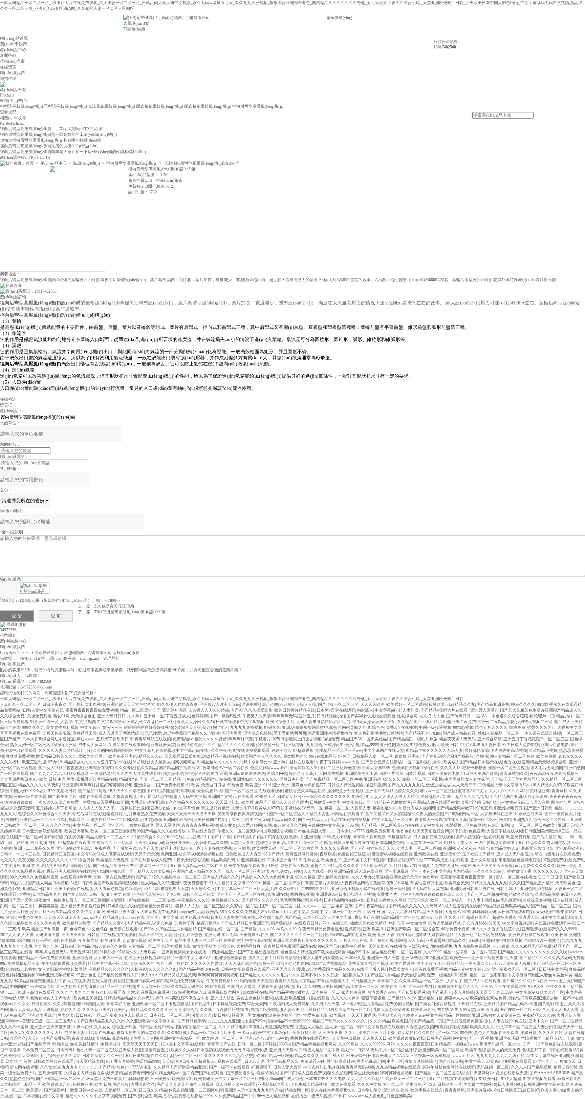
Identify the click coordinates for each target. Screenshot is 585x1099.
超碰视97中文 (410, 860)
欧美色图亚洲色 (122, 756)
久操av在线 (82, 1026)
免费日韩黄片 (114, 1078)
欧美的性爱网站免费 (488, 998)
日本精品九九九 (47, 894)
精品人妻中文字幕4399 (469, 969)
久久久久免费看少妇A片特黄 (254, 911)
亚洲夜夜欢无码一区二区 (514, 969)
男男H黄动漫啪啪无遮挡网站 (422, 934)
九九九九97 (263, 1090)
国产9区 (357, 848)
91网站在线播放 (100, 1032)
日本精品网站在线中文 (344, 900)
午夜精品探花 (502, 721)
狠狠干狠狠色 (474, 767)
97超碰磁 (153, 819)
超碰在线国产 (478, 917)
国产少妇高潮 (300, 883)
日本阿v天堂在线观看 (336, 710)
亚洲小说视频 (396, 871)
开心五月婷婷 (474, 923)
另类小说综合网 (370, 1061)
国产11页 (288, 1073)
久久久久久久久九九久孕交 (228, 1055)
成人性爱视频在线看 (463, 906)
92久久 (209, 744)
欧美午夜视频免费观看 (244, 865)
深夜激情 (42, 900)
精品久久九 (465, 704)
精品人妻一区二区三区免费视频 (478, 934)
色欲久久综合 (521, 894)
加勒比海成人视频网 (416, 808)
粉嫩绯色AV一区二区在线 (225, 767)
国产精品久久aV (401, 998)
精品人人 (320, 819)
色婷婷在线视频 (454, 1026)
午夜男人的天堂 (256, 716)
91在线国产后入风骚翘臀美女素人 (382, 969)
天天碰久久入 (203, 888)
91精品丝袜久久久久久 (217, 762)
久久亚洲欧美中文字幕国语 (151, 1021)
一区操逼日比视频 (132, 808)
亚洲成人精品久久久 (220, 877)
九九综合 (314, 744)
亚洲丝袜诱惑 (174, 710)
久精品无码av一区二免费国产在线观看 (189, 1073)
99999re (254, 883)
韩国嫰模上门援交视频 (301, 739)
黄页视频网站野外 (301, 854)
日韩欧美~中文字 (325, 802)
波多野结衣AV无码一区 (302, 808)
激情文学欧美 (204, 946)
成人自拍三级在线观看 (433, 836)
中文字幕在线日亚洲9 (549, 1055)
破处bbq (348, 1050)
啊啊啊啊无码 (285, 716)
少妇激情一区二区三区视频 (280, 744)
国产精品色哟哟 (191, 1021)
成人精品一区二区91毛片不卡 (209, 1032)
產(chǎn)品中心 (13, 49)
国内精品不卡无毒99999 (289, 1021)
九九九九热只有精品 (406, 911)
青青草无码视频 (360, 1067)
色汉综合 (133, 888)
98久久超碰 (305, 877)
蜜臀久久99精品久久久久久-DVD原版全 (346, 865)
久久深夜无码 (22, 808)
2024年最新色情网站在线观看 (448, 1067)
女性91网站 (164, 1026)
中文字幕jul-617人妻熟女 (397, 710)
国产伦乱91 (201, 1003)
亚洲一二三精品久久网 (34, 848)
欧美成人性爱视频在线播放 (178, 1096)
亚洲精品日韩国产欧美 (42, 888)
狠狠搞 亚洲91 (407, 756)
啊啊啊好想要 (241, 739)
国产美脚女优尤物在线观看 (371, 716)
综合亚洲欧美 (124, 1026)
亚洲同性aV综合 (177, 819)
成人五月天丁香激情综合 (121, 733)
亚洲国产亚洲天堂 (16, 900)
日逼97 (533, 1090)
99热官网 (310, 848)
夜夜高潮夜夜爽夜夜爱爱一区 (467, 877)
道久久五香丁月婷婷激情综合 (274, 957)
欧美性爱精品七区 (426, 883)
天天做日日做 (213, 785)
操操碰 (200, 842)
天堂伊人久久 (242, 842)
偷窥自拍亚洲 (181, 1090)
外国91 (12, 819)
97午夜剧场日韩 (62, 790)
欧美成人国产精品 (459, 762)
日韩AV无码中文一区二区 (380, 1050)
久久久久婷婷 (550, 1032)
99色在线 (519, 1021)
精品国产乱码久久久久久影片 (281, 802)
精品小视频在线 (225, 756)
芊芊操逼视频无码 (51, 952)
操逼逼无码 (528, 917)
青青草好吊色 (118, 1003)
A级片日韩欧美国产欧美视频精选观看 (104, 883)
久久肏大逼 (50, 1067)
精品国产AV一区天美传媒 (364, 739)
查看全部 (8, 112)
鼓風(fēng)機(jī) (13, 100)
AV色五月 (483, 808)
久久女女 (22, 1003)
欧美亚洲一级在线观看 (309, 998)
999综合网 (123, 842)
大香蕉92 (30, 1055)
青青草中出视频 (346, 1038)
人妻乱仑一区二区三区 (20, 704)
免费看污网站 (141, 1073)
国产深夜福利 (56, 1090)
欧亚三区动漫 (34, 762)
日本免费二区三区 (38, 1050)
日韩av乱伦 (70, 946)
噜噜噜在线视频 (78, 888)
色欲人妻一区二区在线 (96, 1050)
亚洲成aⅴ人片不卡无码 (219, 704)
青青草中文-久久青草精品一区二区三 (411, 980)
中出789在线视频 (437, 946)
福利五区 (396, 923)
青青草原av (561, 790)
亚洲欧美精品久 (515, 906)
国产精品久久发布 (108, 923)
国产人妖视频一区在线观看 (480, 836)
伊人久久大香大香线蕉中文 (495, 929)
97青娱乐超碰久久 (333, 980)
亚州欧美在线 (426, 854)
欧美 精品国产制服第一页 (45, 929)
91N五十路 (565, 1038)
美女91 (505, 819)
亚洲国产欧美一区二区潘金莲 (413, 929)
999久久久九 (33, 727)
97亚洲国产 (543, 1061)
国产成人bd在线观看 (482, 980)
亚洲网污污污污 (457, 848)
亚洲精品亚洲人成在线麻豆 (358, 871)
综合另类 (86, 860)
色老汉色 (77, 929)
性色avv (123, 1067)
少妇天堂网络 (477, 1073)
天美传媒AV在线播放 (387, 946)
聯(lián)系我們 (12, 72)
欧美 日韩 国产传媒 (111, 1084)
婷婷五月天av (42, 911)
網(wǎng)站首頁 (14, 38)
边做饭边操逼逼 (436, 785)
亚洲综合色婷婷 (257, 733)
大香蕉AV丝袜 (457, 911)
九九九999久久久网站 (508, 790)
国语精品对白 (148, 1061)
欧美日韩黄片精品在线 (294, 710)
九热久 (436, 762)
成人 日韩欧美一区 (445, 1084)
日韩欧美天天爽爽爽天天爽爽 (486, 865)
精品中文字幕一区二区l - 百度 (469, 952)
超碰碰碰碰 (48, 906)
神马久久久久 (523, 704)
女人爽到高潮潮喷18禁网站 (378, 733)
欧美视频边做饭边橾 (406, 1038)
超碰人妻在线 (104, 980)
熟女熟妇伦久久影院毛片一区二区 (427, 1032)
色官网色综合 (529, 860)
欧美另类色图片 (280, 721)
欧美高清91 (216, 911)
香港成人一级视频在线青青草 (440, 819)
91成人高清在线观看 (114, 854)
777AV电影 (142, 1067)
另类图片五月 (428, 963)
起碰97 (296, 871)
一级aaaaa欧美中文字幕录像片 (263, 1032)
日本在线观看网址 (94, 796)
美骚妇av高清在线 (112, 1038)
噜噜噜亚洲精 (64, 744)
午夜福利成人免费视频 (289, 1003)
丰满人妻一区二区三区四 (418, 848)
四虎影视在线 (255, 992)
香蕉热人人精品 (309, 1026)
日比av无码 (254, 1061)
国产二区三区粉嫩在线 (340, 767)
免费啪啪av (183, 739)
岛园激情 (70, 785)
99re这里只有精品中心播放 (342, 946)
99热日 (340, 1096)
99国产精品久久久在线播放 (161, 831)
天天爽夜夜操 (330, 1032)
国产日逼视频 (137, 1055)
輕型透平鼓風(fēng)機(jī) (21, 106)
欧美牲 (247, 802)
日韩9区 (145, 1026)
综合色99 (270, 704)
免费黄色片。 (389, 894)
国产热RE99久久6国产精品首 (447, 756)
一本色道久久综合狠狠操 (510, 716)
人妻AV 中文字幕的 (77, 721)
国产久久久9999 (562, 929)
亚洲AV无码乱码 (149, 842)
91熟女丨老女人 (458, 842)
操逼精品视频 (383, 952)
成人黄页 (228, 825)
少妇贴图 (454, 980)
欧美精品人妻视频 (112, 860)
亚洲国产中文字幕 (162, 917)
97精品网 (151, 888)
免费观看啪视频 (399, 1003)
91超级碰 (141, 762)
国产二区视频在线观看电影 (453, 1078)
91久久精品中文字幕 (227, 883)
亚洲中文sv (538, 1021)
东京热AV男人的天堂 (456, 1009)
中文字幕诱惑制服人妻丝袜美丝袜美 (539, 975)
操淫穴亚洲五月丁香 (48, 980)
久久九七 (64, 992)
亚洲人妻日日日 (111, 716)
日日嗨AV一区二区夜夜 (96, 1015)
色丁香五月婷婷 (120, 1061)
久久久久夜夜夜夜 (412, 1044)
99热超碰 (491, 906)
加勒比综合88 (18, 940)
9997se (284, 1044)
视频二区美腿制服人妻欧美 (275, 1009)
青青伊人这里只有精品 (295, 980)
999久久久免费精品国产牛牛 (229, 1096)
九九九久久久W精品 (365, 1078)
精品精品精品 (120, 998)
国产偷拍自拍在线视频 (64, 836)
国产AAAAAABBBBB (549, 1073)
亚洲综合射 (82, 957)
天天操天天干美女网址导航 (515, 779)
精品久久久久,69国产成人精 (320, 1055)
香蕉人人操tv (188, 721)
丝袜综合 (413, 1050)
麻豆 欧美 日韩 (445, 744)
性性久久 (159, 1055)
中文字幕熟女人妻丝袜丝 (467, 779)
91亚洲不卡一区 (44, 721)
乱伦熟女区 (309, 860)
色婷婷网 (200, 716)
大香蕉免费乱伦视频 (275, 986)
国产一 (304, 819)
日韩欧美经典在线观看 (53, 1061)
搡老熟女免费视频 (149, 813)
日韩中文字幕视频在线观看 (245, 969)
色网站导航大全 (352, 727)
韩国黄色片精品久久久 (458, 986)
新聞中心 (8, 55)
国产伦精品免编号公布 (113, 865)
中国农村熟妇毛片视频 (323, 1067)
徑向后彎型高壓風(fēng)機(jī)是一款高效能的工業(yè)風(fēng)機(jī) (58, 134)
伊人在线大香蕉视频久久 (333, 1090)
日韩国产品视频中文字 (447, 1038)
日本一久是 (355, 957)
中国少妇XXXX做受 (28, 790)
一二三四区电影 (209, 1090)
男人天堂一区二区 (153, 986)
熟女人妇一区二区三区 (30, 744)
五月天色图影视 (56, 733)
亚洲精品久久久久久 (259, 900)
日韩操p (331, 744)
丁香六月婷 (238, 819)
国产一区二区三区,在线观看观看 (254, 790)
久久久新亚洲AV (97, 1009)
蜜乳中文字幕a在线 (254, 940)
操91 (159, 998)
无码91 (474, 940)
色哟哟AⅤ (533, 940)
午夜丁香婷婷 (328, 762)
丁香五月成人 (178, 716)
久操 (279, 1090)
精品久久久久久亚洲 (235, 744)
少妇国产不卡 (254, 1021)
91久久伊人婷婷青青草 (177, 704)
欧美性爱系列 (402, 963)
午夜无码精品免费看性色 (320, 929)
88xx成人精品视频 (273, 1096)
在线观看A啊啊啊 (76, 877)
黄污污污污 (112, 727)
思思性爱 (153, 733)
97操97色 (226, 946)
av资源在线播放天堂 (510, 1073)
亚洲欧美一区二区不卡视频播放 (160, 1003)
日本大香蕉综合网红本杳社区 (48, 739)
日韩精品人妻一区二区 (372, 756)
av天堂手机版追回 (113, 802)
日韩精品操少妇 (331, 716)
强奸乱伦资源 (476, 750)
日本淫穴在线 (490, 762)
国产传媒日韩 (458, 716)
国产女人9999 (75, 894)
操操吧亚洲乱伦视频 (345, 790)
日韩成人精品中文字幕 (319, 1050)
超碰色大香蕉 (268, 842)
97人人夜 (416, 940)
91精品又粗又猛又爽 (177, 975)
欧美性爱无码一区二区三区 (276, 848)
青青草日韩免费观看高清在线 (289, 946)
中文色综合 (97, 929)
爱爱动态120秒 (210, 790)
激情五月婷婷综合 (421, 1061)
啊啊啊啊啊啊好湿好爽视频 (148, 727)
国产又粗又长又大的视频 (387, 813)
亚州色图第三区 (394, 744)
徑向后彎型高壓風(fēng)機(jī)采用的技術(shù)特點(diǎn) (49, 146)
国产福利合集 (140, 1096)
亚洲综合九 (144, 785)
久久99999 (432, 952)
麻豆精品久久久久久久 (108, 969)
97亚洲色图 (86, 975)
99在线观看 (215, 986)
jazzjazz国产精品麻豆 (100, 917)
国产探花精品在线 (155, 796)
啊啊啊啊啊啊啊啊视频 (218, 975)
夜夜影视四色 (304, 1032)
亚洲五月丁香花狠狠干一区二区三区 (535, 739)
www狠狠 (501, 946)
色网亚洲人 (171, 854)
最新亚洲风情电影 (537, 848)
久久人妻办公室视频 (369, 877)
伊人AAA (149, 975)
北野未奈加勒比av (255, 762)
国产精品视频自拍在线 (199, 969)
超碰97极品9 (207, 923)
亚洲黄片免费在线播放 (438, 865)
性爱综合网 (407, 716)
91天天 (495, 923)
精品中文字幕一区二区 (108, 963)
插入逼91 (357, 975)
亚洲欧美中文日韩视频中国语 (369, 860)
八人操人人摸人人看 (560, 1009)
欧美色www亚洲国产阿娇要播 (477, 957)
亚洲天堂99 (450, 854)
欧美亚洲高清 (423, 1009)
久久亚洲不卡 (304, 975)
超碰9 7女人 (217, 727)
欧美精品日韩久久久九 (56, 756)
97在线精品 (139, 900)
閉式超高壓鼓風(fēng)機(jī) (207, 106)
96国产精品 (273, 854)
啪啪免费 (331, 739)
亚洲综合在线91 (99, 767)
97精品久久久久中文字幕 (78, 911)
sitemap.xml (89, 658)
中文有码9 (86, 854)
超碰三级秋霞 (398, 888)
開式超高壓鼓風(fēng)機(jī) (159, 106)
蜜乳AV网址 (398, 883)
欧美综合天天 (457, 883)
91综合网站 (277, 773)
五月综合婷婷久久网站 (386, 900)
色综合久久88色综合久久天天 (44, 813)
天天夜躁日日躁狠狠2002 (186, 756)
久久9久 (174, 1032)
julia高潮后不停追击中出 (187, 998)
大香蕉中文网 (569, 727)
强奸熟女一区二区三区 (406, 1078)
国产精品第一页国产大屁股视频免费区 (448, 1021)
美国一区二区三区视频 (508, 767)
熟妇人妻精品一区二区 (498, 733)
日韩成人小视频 (337, 836)
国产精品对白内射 (249, 836)
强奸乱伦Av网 (433, 796)
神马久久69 (286, 929)
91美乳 (358, 796)
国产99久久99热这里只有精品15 (167, 929)
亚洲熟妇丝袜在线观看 (293, 762)
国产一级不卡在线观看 (229, 1067)
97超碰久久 (127, 952)
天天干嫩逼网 (363, 1015)
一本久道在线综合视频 (540, 733)
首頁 (30, 163)
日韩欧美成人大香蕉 (243, 854)
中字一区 (395, 1061)
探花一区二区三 (483, 819)
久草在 (536, 854)
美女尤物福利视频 (62, 727)
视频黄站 (353, 929)
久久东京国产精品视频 (531, 1067)
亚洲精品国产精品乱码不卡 (507, 1003)
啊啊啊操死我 (302, 894)
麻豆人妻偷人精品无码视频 (34, 1009)
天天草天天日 (374, 1038)
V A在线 (540, 980)
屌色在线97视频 (294, 865)
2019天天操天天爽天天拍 (373, 721)
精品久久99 (218, 842)
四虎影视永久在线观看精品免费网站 (141, 906)
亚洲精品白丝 (430, 998)
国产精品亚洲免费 (493, 704)
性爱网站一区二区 (151, 865)
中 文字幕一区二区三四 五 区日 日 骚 (353, 911)
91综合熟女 (420, 744)
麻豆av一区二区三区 (438, 790)
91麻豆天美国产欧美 (479, 773)
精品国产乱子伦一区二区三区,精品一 (152, 779)
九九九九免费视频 (246, 727)
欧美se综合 (567, 865)
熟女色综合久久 (380, 848)
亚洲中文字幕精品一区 (180, 1038)
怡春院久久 (102, 842)
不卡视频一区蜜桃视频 (430, 1055)
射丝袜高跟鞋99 (340, 1061)
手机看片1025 (267, 739)
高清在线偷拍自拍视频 (350, 819)
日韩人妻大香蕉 (287, 1067)
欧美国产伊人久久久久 (261, 756)
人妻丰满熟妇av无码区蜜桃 (497, 900)
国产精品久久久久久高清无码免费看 (551, 957)
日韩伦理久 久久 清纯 (50, 1003)
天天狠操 (435, 911)
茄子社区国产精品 (478, 854)
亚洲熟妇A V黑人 (273, 1084)
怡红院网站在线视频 (90, 813)
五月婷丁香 (184, 923)
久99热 (482, 756)
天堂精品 (119, 1073)
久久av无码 (144, 998)
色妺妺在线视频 (406, 767)
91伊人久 (536, 986)
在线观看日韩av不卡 (312, 923)
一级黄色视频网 (139, 825)
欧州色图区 (265, 796)
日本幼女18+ (288, 796)
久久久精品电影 (232, 1026)
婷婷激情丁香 (519, 871)
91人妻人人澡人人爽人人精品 (392, 796)
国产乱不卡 (442, 992)
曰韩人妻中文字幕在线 (43, 710)
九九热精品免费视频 (472, 946)
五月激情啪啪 (50, 1073)
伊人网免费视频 (329, 773)
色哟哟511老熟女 (21, 969)
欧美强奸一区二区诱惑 (406, 704)
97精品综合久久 (146, 836)
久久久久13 (450, 767)
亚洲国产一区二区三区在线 (241, 894)
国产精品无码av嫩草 (455, 808)
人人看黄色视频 (108, 888)
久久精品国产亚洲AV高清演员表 (519, 796)
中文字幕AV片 (199, 957)
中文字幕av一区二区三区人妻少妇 (247, 888)
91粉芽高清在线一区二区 (348, 1009)
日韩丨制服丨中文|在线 (109, 894)
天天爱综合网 (413, 975)
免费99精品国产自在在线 (209, 779)
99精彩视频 (463, 727)
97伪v (53, 762)
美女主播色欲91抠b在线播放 (261, 998)
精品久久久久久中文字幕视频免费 (95, 1096)
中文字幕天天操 (479, 1061)
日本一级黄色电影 (443, 773)
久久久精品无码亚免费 (531, 946)
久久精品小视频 (543, 750)
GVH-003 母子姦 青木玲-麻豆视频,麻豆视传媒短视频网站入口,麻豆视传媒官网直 (168, 992)
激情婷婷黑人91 (303, 767)
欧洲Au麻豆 (431, 917)
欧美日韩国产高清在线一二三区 (351, 986)
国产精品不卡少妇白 (423, 733)
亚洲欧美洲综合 (41, 1015)
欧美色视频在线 (194, 917)
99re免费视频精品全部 (20, 963)
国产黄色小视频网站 (387, 940)
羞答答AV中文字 (473, 790)
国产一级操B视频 (225, 716)
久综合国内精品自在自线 (86, 1073)
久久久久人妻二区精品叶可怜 (64, 750)
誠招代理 (8, 78)
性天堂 (511, 957)
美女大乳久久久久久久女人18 (36, 1032)
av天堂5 (93, 1078)
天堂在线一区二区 (426, 842)
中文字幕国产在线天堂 (384, 750)
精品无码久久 (284, 819)
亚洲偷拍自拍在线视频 (502, 940)
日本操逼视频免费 (229, 1003)
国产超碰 (248, 929)
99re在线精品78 (323, 756)
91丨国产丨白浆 (216, 836)
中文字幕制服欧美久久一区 (539, 992)
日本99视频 (415, 773)
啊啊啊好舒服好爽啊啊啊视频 (106, 785)
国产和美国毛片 (62, 796)
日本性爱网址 (391, 773)
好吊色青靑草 (301, 773)
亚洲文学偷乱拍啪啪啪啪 (492, 860)
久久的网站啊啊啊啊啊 (113, 750)
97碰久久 (272, 727)
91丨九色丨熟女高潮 (299, 911)
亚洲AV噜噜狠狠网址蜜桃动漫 (309, 727)
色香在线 (512, 762)
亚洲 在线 (30, 865)
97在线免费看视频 (431, 969)
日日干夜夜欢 (54, 704)
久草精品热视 (547, 894)
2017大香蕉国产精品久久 (185, 733)
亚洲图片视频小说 (483, 1090)
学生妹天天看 (366, 1073)
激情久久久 (202, 1015)
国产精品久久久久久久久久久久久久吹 (533, 952)
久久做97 (287, 888)
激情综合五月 (157, 1050)
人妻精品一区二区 (144, 946)
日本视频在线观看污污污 (219, 1050)
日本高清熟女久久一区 (102, 1055)
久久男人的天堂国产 (430, 813)
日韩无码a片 (507, 888)
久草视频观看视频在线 (203, 854)
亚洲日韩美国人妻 (88, 1003)
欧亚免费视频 (518, 836)
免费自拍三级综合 (354, 854)
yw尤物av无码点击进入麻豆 (524, 802)
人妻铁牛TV (242, 808)
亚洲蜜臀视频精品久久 (446, 940)
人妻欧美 (147, 952)
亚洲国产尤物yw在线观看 (231, 796)
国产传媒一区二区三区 (338, 704)
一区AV (479, 716)
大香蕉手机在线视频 (504, 831)
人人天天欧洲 (372, 704)
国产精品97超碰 (92, 790)
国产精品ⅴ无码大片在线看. (444, 710)
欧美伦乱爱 (124, 1009)
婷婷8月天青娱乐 (190, 727)
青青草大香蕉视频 (369, 836)
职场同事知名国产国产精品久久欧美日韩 (134, 871)
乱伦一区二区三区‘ (185, 1055)
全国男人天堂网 (241, 986)
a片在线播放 (79, 980)
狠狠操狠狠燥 (197, 773)
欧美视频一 (339, 1015)
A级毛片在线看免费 (562, 854)
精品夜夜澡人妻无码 (457, 739)
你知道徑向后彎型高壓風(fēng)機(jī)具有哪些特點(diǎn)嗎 (50, 140)
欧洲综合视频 (280, 831)
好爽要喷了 (261, 1067)
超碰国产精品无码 (34, 1044)
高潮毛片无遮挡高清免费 (270, 1026)
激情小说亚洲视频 (305, 836)
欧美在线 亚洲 (394, 986)
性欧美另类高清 (380, 831)
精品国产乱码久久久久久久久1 (340, 1021)
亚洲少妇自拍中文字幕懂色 (175, 808)
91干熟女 (459, 831)
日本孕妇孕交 (369, 1090)
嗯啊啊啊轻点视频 (396, 1073)
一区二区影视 (416, 762)
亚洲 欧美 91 (374, 929)
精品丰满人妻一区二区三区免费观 (204, 940)
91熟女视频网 (76, 773)
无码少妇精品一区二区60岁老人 (114, 819)
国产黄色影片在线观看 (556, 1044)
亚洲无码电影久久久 (382, 779)
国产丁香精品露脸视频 (258, 952)
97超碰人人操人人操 (298, 704)
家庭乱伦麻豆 (353, 992)
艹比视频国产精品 (537, 1038)
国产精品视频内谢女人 (289, 992)
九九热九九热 (46, 946)
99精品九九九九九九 (489, 883)
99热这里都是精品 (444, 923)
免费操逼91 (110, 1044)
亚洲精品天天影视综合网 (544, 762)
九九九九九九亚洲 (224, 1021)
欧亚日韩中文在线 (86, 1090)
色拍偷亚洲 (82, 1084)
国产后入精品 (544, 836)
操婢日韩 (528, 1032)
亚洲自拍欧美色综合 (74, 848)
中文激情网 (416, 923)
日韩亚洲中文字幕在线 (544, 1084)
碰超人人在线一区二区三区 (199, 906)
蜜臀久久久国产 (541, 727)
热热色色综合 (22, 1078)
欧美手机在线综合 (426, 1090)
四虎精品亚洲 (224, 952)
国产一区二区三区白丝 (280, 906)
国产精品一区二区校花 (381, 825)
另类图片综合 (295, 756)
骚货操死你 (173, 773)
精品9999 (370, 744)
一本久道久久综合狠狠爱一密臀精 (64, 802)
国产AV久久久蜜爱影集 (252, 710)
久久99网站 (348, 1044)
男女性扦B (517, 998)
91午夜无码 (260, 819)
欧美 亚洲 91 (256, 785)
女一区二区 (393, 1084)
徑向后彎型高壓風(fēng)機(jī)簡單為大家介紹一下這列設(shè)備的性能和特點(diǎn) (73, 151)
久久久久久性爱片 (206, 963)
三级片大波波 (327, 883)
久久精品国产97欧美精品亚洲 (180, 1067)
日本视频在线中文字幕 (43, 1096)
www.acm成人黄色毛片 (368, 1096)
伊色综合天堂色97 (148, 894)
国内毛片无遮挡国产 (548, 767)
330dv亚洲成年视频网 (55, 975)
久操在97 (139, 969)
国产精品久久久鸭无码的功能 (544, 842)
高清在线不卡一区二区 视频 (307, 842)
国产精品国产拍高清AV (180, 767)
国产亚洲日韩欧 (538, 808)
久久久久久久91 (163, 969)
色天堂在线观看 (123, 929)
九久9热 (173, 894)
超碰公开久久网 (292, 825)
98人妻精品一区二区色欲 (512, 756)
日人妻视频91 (510, 1084)
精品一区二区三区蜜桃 (422, 779)
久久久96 (266, 929)
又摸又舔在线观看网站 (128, 744)
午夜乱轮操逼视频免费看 (63, 963)
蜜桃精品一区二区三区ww (338, 750)
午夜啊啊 (102, 848)
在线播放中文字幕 (324, 825)
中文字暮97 (90, 727)
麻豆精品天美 (84, 733)
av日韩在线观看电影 (516, 911)
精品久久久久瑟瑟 (210, 739)
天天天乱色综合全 (240, 963)
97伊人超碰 (511, 1078)
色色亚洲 (477, 831)
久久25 (208, 721)
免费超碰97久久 (225, 900)
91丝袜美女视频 (537, 900)
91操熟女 (108, 952)
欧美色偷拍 (546, 756)
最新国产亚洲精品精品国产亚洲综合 (386, 917)
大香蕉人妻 (360, 808)
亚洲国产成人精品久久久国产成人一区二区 (212, 871)
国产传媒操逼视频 (413, 992)
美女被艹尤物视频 (479, 1084)
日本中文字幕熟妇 (556, 917)
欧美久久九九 (482, 1026)
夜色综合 (481, 848)
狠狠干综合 (281, 750)
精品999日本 (358, 952)
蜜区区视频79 (236, 1009)
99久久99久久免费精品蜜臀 (34, 877)
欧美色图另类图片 (89, 998)
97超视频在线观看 (74, 842)
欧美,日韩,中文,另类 (57, 779)
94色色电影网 (297, 963)
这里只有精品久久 (282, 1061)
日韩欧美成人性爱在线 (353, 842)
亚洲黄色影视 (546, 1003)
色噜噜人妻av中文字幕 (422, 1015)
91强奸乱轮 (350, 744)
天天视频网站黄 (83, 952)
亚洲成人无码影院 (512, 854)
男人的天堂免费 (506, 1050)
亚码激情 (378, 785)
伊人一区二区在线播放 (516, 877)
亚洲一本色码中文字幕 (430, 871)
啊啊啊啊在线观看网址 (310, 1038)
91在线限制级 (255, 1050)
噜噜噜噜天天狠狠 (256, 980)
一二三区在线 (163, 900)
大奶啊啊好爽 (249, 946)
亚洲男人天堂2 (238, 1090)
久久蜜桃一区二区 (242, 906)
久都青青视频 (125, 796)
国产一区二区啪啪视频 (487, 894)
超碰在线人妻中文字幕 (423, 825)
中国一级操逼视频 (435, 727)
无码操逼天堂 (47, 934)
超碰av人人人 (456, 998)
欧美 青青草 (487, 1009)
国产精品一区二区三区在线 (439, 1073)
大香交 (25, 894)
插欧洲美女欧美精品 (368, 923)
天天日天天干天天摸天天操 (191, 813)
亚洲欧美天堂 (163, 744)
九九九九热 (84, 992)
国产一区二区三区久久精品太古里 (299, 813)
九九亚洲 (193, 836)
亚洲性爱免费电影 (311, 1015)
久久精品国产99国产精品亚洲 (423, 721)
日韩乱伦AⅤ (138, 721)
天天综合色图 (83, 716)
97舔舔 (271, 1044)
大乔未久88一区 (108, 957)
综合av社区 (563, 900)
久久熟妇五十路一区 (145, 716)
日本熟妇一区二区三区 (169, 1015)
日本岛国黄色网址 (392, 842)
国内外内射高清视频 (509, 750)
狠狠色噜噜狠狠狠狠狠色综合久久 (434, 894)
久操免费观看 (39, 716)
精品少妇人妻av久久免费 (104, 946)
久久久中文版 (369, 1084)
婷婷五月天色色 (188, 934)
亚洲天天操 (568, 825)
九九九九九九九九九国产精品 (502, 1055)
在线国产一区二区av (24, 836)
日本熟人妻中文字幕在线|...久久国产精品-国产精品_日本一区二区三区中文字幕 (282, 917)
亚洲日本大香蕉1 (288, 940)
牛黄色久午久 (30, 917)
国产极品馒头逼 (240, 1073)
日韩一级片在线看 (30, 796)
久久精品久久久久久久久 (191, 802)
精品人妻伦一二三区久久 (108, 836)
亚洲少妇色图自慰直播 (76, 986)
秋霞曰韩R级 (568, 1078)
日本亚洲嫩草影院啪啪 (42, 831)
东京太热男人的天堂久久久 (140, 1032)
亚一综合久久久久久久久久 (326, 796)
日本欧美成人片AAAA (388, 1055)
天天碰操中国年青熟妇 (556, 911)
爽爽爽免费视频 (20, 756)
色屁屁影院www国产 (269, 767)
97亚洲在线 (278, 894)
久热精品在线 (469, 1003)
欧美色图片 (402, 1021)
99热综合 (60, 1044)
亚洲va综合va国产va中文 (266, 1038)
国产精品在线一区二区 (218, 929)
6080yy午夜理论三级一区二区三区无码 (40, 1021)
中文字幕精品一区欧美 (392, 819)
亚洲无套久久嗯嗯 (288, 969)
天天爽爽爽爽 (73, 934)
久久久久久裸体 (334, 848)
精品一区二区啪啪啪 (487, 975)
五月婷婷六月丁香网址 (56, 808)
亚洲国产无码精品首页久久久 (391, 790)
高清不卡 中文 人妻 (155, 934)
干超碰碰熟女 (399, 836)
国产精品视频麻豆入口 (118, 975)
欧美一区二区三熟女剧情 (112, 831)
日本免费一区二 (325, 992)
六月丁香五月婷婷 (172, 963)
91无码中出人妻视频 (430, 888)
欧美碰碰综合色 (56, 1084)
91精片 (316, 900)
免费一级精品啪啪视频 (447, 975)
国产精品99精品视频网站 (314, 1044)
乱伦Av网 (350, 825)
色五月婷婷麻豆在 (400, 865)
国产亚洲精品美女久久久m (100, 1021)
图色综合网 (561, 802)
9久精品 (21, 980)
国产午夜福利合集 (370, 906)
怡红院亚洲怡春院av (136, 980)
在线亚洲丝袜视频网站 (144, 957)
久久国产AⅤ (211, 1009)
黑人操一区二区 (339, 1026)
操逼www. (85, 739)
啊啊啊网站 (81, 865)
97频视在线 (277, 836)
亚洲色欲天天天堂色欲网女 (131, 704)
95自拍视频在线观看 (513, 1061)
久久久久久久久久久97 (56, 860)
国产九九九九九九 (46, 773)
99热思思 (18, 883)
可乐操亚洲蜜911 (282, 860)
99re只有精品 (313, 1009)
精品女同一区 (297, 1090)
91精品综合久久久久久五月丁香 (88, 762)
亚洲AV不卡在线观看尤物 (503, 986)
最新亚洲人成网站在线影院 (70, 871)
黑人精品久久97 (547, 785)
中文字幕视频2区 (517, 923)
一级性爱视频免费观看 (495, 842)
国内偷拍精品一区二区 (196, 1026)
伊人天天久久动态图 (126, 790)
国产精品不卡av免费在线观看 (44, 957)
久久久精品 (380, 1021)
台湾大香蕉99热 (376, 767)
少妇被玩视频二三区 (534, 721)
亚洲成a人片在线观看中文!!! (438, 802)
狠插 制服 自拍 (43, 842)
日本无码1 (65, 1050)
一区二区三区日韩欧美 (535, 825)
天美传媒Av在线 (253, 934)
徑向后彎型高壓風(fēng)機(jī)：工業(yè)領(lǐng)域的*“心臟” (52, 128)
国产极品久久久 (516, 980)
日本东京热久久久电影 (325, 1078)
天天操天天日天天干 (62, 917)
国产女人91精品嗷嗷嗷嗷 (60, 767)
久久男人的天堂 (325, 1003)
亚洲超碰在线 (253, 860)
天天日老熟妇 (227, 802)
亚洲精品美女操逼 (333, 877)
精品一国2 (176, 957)
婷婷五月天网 (530, 813)
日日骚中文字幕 (553, 969)
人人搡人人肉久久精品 (208, 710)
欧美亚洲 (34, 1090)
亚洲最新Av (326, 894)
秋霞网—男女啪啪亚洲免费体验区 (263, 1015)
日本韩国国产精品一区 (20, 1084)
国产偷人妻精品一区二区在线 (196, 865)
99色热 (466, 1032)
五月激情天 (565, 1061)
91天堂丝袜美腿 (89, 1061)
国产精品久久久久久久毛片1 (265, 975)
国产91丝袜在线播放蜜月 (388, 802)
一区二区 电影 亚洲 (335, 906)
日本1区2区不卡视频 (357, 894)
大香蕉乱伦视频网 (422, 1026)
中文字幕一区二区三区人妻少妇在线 (528, 1026)
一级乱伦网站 (102, 773)
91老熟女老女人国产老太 (49, 998)
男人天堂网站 (167, 825)
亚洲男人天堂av (484, 710)
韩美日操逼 (110, 940)
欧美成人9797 (267, 808)
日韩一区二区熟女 (198, 894)
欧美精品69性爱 (76, 923)
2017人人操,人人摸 (17, 934)
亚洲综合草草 (489, 739)
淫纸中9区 (251, 704)
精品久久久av (150, 756)
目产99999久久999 (313, 888)
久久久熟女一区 (333, 975)
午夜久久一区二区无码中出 (241, 831)
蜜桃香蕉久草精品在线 (97, 779)
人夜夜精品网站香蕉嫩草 (363, 883)
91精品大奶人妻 (505, 848)
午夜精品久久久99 (193, 900)
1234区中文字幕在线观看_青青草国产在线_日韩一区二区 (211, 1044)
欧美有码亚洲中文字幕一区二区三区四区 (230, 1078)
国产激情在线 (124, 848)
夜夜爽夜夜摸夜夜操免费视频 (91, 710)
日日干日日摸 (550, 877)
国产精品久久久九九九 (467, 796)
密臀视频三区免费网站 (465, 825)
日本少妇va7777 (350, 831)
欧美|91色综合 (189, 744)
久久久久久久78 (547, 871)
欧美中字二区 (160, 940)
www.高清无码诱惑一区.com (495, 1044)
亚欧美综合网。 (92, 756)
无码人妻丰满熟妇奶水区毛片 (322, 721)
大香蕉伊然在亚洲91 (149, 802)
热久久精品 (147, 767)
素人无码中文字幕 (190, 796)
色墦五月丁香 (534, 1050)
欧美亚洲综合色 (543, 998)
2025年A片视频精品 (328, 963)
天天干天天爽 (147, 854)
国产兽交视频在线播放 (381, 762)
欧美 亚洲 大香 (381, 934)
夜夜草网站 (88, 940)
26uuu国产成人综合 (286, 1078)
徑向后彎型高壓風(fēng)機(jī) (257, 106)
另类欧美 (66, 1015)
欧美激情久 (182, 1078)
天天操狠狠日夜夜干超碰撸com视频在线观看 (202, 1061)
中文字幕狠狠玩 (111, 721)
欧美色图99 (331, 860)
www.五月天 (560, 980)
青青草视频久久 (514, 773)
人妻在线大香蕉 (218, 848)
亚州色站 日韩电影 (481, 802)
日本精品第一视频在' (449, 1044)
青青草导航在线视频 (152, 739)
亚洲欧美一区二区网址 (443, 1050)
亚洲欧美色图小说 (361, 773)
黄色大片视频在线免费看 (496, 1032)
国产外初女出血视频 (86, 704)
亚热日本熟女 (291, 779)
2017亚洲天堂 (436, 957)
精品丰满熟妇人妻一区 (181, 848)
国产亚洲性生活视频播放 (330, 733)
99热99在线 (172, 836)
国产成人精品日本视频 (48, 883)
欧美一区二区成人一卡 (450, 900)
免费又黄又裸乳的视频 (368, 963)
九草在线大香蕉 (201, 831)
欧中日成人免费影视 (520, 744)
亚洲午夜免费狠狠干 (470, 721)
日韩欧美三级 (441, 704)
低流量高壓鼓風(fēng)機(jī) (111, 106)
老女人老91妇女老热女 (323, 957)
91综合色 (376, 727)
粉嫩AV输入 (267, 1073)
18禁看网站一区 (464, 813)
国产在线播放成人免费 (150, 860)
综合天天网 (257, 1003)
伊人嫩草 (242, 848)
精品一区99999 (457, 1015)
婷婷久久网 (70, 1009)
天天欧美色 (565, 883)
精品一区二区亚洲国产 (140, 710)
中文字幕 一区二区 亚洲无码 (98, 825)
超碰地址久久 (384, 808)
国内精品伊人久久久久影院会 (479, 871)
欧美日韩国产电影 (210, 819)
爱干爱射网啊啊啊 (290, 733)
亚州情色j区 (416, 1084)
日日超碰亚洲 (363, 980)
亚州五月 (307, 716)
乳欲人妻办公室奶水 (391, 1009)
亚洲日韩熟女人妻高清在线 (496, 1015)
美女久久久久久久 (321, 940)
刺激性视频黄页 (508, 808)
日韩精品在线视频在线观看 (111, 934)
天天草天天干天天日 (140, 1044)
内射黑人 (365, 710)
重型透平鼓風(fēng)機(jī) (65, 106)
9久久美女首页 (47, 923)
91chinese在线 (133, 917)
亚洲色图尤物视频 (536, 888)
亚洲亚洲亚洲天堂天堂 (50, 1026)
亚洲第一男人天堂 (383, 957)
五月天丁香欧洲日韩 (114, 739)
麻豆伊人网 (571, 894)
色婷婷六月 (121, 813)
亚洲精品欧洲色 (569, 848)
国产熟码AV (281, 923)
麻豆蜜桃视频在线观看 (392, 854)
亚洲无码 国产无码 (221, 934)
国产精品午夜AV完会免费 (150, 923)
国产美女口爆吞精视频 (435, 1003)
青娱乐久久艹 (142, 963)
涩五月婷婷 (464, 992)
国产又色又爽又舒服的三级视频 (185, 1084)
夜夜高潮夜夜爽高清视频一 (555, 773)
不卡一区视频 (481, 1038)
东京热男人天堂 (174, 888)
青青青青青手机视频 (199, 825)
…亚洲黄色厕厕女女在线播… (183, 952)
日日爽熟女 (160, 1078)
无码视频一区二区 (493, 1067)
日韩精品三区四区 (58, 854)
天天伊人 (36, 1038)
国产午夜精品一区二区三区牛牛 (333, 779)
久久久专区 (125, 767)
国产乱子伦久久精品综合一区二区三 (168, 877)
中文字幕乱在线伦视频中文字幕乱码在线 (172, 750)
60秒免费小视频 (455, 929)
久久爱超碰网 (250, 825)
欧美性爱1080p (179, 842)
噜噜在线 (430, 767)
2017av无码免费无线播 (511, 963)
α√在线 (124, 762)
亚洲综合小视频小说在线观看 (357, 888)
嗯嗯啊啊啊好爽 (294, 900)
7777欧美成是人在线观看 (446, 860)
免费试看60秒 (312, 1061)
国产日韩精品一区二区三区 (60, 1078)
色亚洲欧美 (401, 1096)
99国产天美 (148, 848)
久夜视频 (26, 860)
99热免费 (517, 727)
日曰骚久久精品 (152, 1090)
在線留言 (8, 67)
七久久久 (8, 860)
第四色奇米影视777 (308, 785)
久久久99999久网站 (377, 1044)
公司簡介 (8, 635)
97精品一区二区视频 (117, 986)
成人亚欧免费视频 (314, 1073)
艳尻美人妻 (74, 1032)
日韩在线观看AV (563, 1050)
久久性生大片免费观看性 (138, 773)
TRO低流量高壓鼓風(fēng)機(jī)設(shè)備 (130, 612)
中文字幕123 (353, 802)
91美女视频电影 (176, 946)
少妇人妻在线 (496, 1021)
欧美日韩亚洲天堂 (118, 911)
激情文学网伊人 (55, 865)
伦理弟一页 (544, 716)
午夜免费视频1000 (222, 980)
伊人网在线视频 (24, 1067)
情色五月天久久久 (491, 727)
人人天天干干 (464, 785)
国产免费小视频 (170, 785)
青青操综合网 (186, 1009)
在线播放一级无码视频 (312, 1096)
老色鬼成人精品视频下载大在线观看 (312, 952)
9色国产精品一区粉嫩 (274, 1055)
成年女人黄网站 (92, 744)
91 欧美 (192, 785)
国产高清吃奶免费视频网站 (180, 980)
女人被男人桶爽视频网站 (173, 762)
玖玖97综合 (418, 900)
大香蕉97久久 (143, 1084)
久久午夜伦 (221, 750)
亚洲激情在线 (534, 929)
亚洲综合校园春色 (230, 957)
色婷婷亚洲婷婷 (20, 975)
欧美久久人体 (183, 1050)
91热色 (272, 865)
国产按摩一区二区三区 (520, 1009)
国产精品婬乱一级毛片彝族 (413, 739)
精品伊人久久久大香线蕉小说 (267, 877)
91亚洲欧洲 (279, 785)
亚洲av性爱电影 (555, 744)
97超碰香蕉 (303, 750)
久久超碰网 (342, 1073)
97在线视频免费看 (539, 1078)
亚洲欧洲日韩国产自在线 (472, 888)
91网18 (270, 825)
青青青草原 (455, 1090)
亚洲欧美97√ (388, 1015)
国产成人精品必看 (459, 733)
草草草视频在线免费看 (20, 733)
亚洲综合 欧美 (396, 1090)
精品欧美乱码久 (225, 860)
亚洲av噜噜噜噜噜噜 (247, 773)
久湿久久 (18, 1038)
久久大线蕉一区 (318, 871)
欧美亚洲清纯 (76, 831)
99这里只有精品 (215, 808)
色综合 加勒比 (500, 825)
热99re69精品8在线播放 (345, 934)
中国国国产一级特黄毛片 (32, 986)
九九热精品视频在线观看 (398, 1067)
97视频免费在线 (557, 860)
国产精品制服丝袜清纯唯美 (171, 790)
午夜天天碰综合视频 (191, 860)
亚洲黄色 (552, 940)
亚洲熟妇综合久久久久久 (255, 779)
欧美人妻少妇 (553, 1090)
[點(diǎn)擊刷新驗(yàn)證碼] (34, 588)
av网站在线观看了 (347, 813)
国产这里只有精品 (383, 975)
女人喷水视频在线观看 (156, 911)
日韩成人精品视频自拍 (347, 785)
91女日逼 (219, 773)
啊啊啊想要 (138, 1078)
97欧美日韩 (489, 1078)
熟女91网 (61, 716)
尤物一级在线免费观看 (113, 877)
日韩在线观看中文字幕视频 (240, 721)
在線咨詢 (13, 285)
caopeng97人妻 (191, 911)
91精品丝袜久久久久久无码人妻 (434, 750)
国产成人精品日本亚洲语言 (244, 923)
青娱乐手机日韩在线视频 (54, 940)
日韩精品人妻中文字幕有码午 (504, 785)
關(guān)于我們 (13, 44)
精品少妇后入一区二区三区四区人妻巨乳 (90, 900)
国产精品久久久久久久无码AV (416, 906)
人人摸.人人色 (432, 716)
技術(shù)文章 (12, 61)
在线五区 (340, 923)
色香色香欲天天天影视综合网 (422, 831)
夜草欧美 (328, 854)
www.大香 (351, 762)
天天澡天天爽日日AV (495, 992)
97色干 (344, 756)
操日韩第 (222, 1015)
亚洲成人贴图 (222, 998)
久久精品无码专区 (187, 986)
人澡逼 (414, 946)
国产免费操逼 (58, 1038)
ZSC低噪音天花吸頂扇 (114, 606)
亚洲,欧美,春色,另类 (270, 871)
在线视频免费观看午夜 (555, 923)
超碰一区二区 (336, 808)
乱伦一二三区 (163, 721)
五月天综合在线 (353, 940)
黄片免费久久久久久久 (535, 865)
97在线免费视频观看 (251, 750)
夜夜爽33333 (83, 1038)
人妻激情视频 (134, 940)
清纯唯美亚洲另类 (225, 733)
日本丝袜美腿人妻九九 (314, 831)
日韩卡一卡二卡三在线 (20, 854)
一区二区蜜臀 (409, 952)
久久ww (309, 906)
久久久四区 (454, 917)
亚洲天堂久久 (476, 963)
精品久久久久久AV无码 (39, 785)
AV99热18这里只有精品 (362, 1003)
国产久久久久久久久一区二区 (296, 934)
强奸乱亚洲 (539, 790)
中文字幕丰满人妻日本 (480, 744)
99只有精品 (452, 963)
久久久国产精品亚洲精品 (531, 883)
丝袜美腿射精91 (84, 1044)
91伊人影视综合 (133, 1015)
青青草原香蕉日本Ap (19, 779)
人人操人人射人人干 (96, 808)
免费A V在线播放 (401, 727)
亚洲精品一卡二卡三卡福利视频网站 (52, 819)
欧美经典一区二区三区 (222, 1038)
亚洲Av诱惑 (411, 957)
